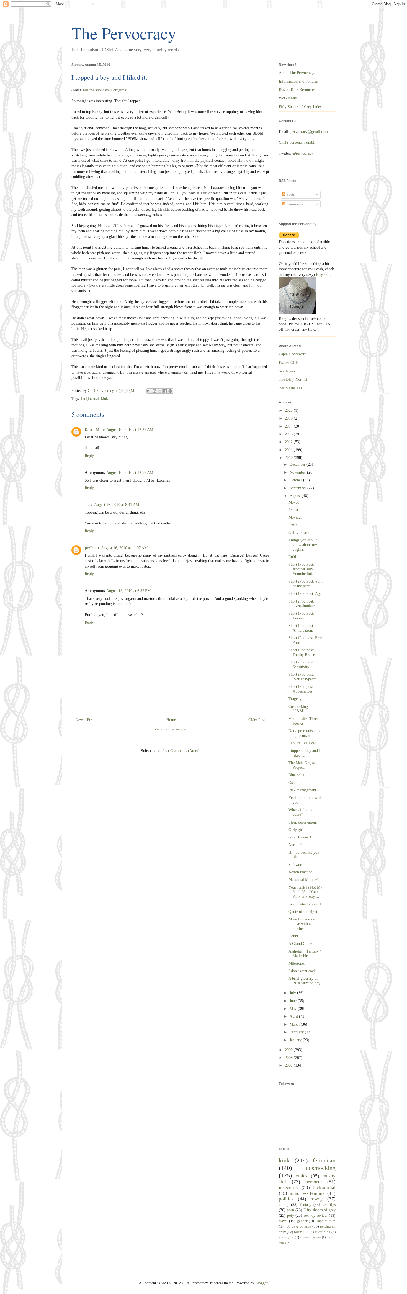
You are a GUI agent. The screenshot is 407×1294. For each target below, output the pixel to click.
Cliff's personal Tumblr (297, 142)
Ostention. (296, 783)
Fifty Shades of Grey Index (300, 107)
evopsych (286, 1237)
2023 (289, 410)
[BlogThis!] (154, 391)
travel (283, 1221)
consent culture (310, 1237)
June (294, 1001)
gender (302, 1221)
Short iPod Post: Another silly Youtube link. (301, 569)
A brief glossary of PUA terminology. (304, 980)
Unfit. (293, 525)
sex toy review (315, 1215)
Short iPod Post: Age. (305, 593)
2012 (289, 442)
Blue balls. (296, 775)
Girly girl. (296, 830)
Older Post (256, 720)
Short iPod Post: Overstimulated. (303, 603)
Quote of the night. (303, 912)
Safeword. (296, 865)
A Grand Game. (300, 943)
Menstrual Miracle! (303, 880)
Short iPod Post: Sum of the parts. (305, 583)
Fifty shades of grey (319, 1210)
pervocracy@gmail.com (309, 132)
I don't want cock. (302, 971)
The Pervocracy (123, 33)
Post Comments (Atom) (181, 751)
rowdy (316, 1199)
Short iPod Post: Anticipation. (301, 628)
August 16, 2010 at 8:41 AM (116, 505)
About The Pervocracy (296, 73)
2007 (289, 1065)
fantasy (305, 1205)
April (294, 1016)
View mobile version (170, 729)
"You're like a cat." (303, 743)
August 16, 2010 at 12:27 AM (129, 430)
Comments (294, 204)
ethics (301, 1176)
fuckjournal (90, 399)
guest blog (322, 1232)
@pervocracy (302, 153)
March (295, 1024)
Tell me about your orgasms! (104, 90)
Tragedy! (295, 699)
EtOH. (293, 557)
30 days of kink (299, 1226)
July (293, 993)
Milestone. (296, 963)
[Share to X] (160, 391)
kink (104, 399)
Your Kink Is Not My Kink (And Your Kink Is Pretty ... (305, 892)
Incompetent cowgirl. (305, 904)
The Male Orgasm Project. (302, 765)
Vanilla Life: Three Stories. (303, 721)
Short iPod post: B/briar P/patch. (303, 676)
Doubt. (293, 936)
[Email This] (149, 391)
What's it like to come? (300, 812)
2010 (289, 458)
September (298, 488)
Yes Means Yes (290, 388)
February (297, 1032)
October (296, 480)
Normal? (295, 845)
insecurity (288, 1187)
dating (283, 1205)
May (294, 1009)
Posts (290, 194)
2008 (289, 1058)
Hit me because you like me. (303, 854)
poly (290, 1215)
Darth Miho (95, 430)
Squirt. (293, 510)
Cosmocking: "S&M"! (298, 708)
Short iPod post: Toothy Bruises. (302, 652)
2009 (289, 1050)
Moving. (295, 517)
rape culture (326, 1221)
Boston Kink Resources (297, 90)
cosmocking (321, 1167)
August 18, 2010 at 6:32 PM (128, 591)
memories (313, 1181)
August (296, 496)
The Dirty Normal (293, 379)
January (296, 1040)
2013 (289, 434)
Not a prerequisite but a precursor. (305, 733)
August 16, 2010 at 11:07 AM (124, 548)
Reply (89, 456)
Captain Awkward (292, 354)
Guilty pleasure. (300, 533)
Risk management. (302, 790)
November (298, 472)
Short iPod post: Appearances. (301, 689)
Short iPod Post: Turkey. (301, 615)
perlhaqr (92, 548)
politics (286, 1199)
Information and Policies (298, 81)
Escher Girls (288, 363)
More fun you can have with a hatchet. (302, 924)
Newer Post (85, 720)
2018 (289, 418)
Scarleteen (287, 371)
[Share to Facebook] (165, 391)
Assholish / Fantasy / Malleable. (304, 953)
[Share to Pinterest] (170, 391)
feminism (324, 1160)
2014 (289, 426)
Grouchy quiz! (299, 837)
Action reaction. (301, 872)
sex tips (329, 1205)
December (298, 464)
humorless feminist (307, 1193)
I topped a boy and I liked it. (304, 752)
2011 (289, 450)
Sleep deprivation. (302, 822)
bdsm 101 (301, 1232)
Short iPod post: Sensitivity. (301, 664)
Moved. (294, 502)
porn (290, 1210)
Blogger (261, 1283)
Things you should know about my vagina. (303, 545)
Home (171, 720)
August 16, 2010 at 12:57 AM (129, 472)
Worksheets (288, 98)
